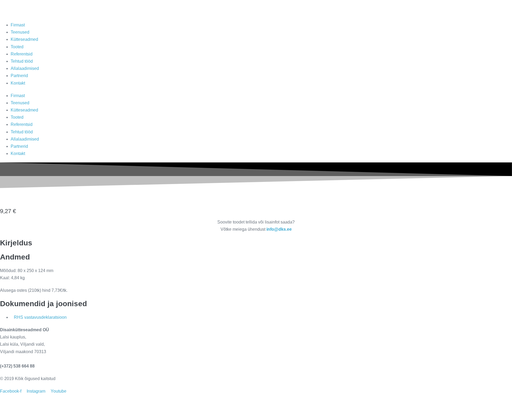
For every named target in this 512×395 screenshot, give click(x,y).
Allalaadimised (25, 68)
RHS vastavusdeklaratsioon (40, 317)
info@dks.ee (12, 359)
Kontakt (18, 83)
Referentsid (22, 54)
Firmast (18, 25)
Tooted (17, 47)
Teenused (20, 32)
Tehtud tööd (22, 61)
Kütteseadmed (24, 39)
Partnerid (19, 75)
